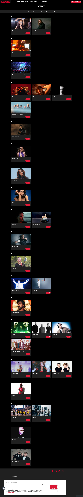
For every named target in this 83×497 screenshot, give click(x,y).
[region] (35, 487)
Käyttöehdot (13, 472)
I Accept (53, 485)
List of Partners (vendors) (10, 492)
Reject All (53, 488)
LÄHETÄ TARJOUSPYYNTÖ (76, 1)
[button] (5, 1)
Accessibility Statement (14, 476)
